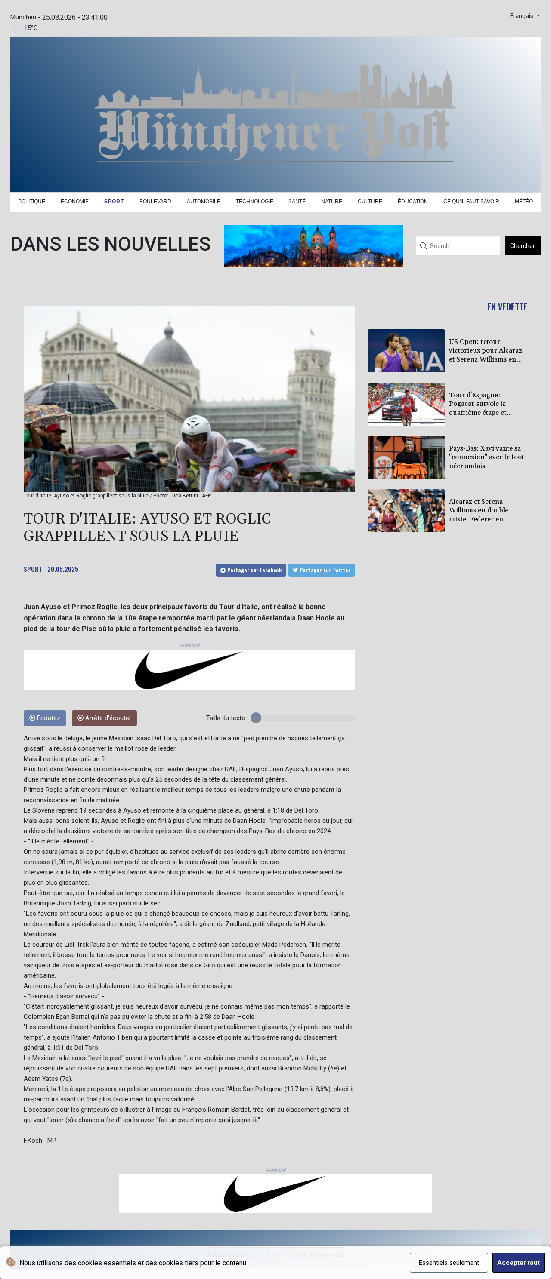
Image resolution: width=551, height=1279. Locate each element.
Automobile (203, 202)
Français (522, 16)
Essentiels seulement (449, 1263)
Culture (370, 202)
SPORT (33, 569)
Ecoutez (47, 718)
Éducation (413, 202)
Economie (75, 202)
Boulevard (155, 202)
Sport (114, 202)
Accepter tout (518, 1263)
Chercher (522, 245)
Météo (524, 202)
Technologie (254, 202)
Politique (31, 202)
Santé (297, 202)
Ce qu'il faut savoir (471, 202)
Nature (331, 202)
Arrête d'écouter (107, 718)
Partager (254, 570)
